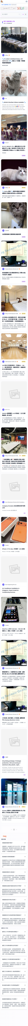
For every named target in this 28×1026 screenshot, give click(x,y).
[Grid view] (23, 14)
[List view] (25, 14)
